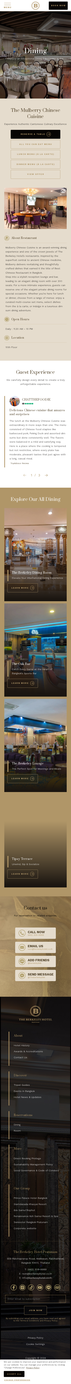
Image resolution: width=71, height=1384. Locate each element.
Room (17, 1130)
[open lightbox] (63, 191)
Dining (17, 1124)
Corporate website (25, 1228)
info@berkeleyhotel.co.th (37, 1277)
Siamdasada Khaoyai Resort (30, 1204)
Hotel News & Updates (27, 1097)
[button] (24, 475)
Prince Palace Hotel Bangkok (30, 1198)
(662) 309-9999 (37, 1269)
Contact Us (20, 1057)
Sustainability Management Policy (33, 1164)
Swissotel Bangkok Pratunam (31, 1222)
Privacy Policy (35, 1337)
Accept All (14, 1374)
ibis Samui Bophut (24, 1210)
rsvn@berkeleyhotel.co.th (37, 1273)
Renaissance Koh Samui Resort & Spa (36, 1216)
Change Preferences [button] (17, 1380)
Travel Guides (22, 1085)
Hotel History (21, 1045)
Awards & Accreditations (28, 1051)
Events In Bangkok (24, 1091)
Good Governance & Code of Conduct (36, 1170)
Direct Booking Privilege (27, 1158)
